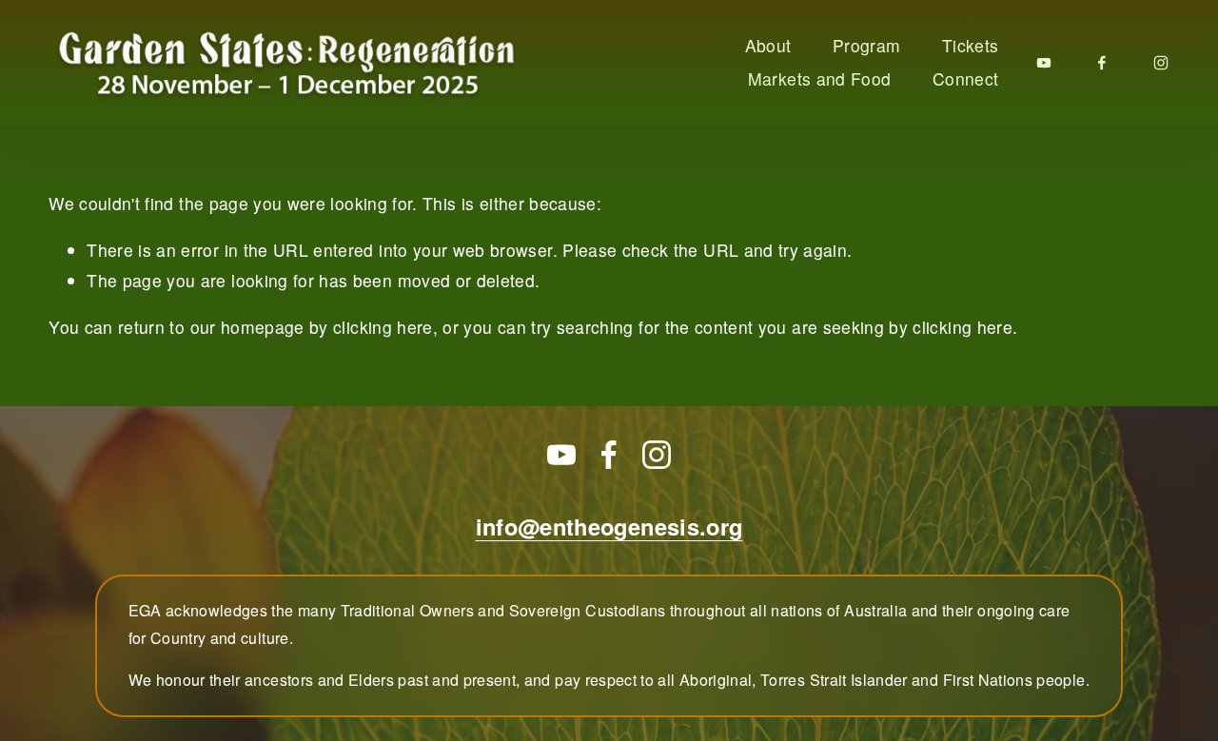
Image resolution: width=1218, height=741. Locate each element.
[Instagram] (1160, 62)
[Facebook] (1101, 62)
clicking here (383, 327)
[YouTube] (1043, 62)
